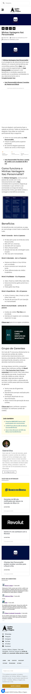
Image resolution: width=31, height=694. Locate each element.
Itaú (20, 66)
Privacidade (12, 663)
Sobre (4, 660)
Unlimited (5, 372)
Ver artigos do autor (9, 472)
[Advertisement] (15, 107)
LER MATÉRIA (7, 507)
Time (9, 660)
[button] (3, 28)
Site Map (5, 663)
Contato (14, 660)
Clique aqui (5, 322)
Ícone (22, 370)
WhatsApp (21, 660)
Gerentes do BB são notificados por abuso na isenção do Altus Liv (13, 501)
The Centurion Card (12, 370)
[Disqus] (15, 602)
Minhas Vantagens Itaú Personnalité (15, 60)
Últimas (19, 663)
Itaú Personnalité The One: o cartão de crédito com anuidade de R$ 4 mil (17, 161)
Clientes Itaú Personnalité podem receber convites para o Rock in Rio (15, 564)
